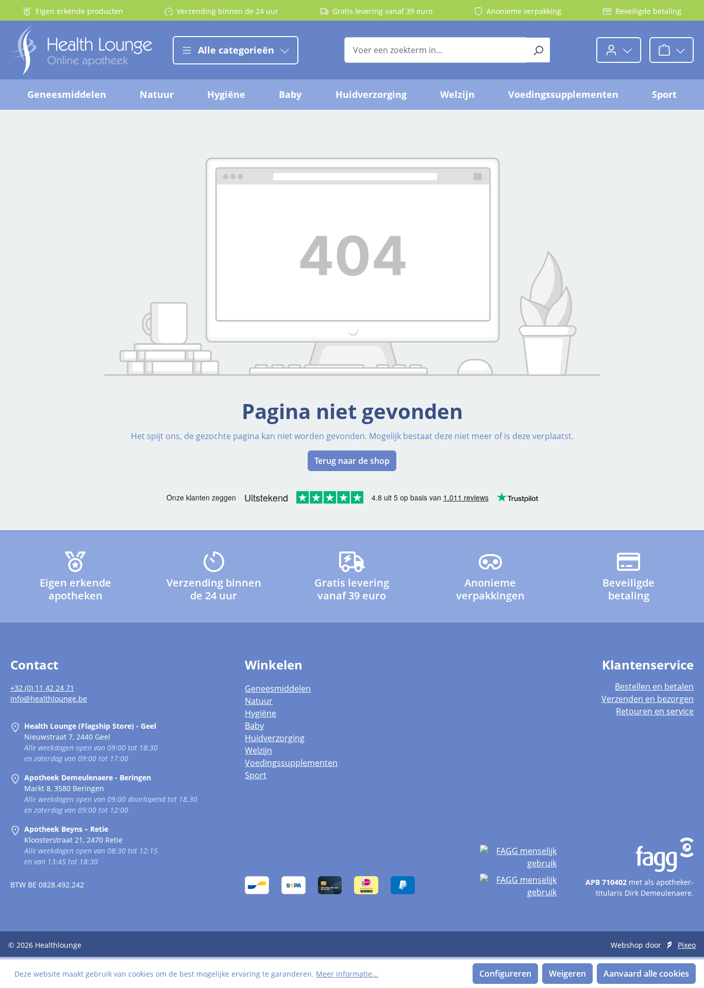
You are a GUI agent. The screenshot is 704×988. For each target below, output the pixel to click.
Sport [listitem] (255, 775)
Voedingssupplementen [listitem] (291, 762)
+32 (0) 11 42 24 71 (42, 688)
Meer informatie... (347, 974)
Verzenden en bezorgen (647, 699)
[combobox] (435, 50)
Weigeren (567, 973)
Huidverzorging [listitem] (275, 738)
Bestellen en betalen (654, 686)
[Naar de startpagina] (81, 50)
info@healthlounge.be (48, 699)
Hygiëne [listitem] (260, 713)
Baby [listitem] (254, 725)
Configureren (505, 973)
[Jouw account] (618, 50)
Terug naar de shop (352, 460)
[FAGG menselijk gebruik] (518, 857)
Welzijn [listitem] (258, 750)
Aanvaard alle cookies (646, 973)
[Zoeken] (538, 50)
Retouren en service (655, 711)
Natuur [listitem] (259, 701)
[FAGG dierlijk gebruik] (518, 886)
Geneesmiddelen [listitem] (278, 688)
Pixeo (687, 945)
